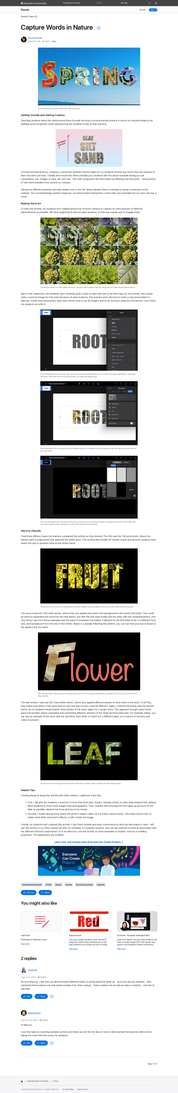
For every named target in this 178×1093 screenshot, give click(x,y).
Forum (99, 3)
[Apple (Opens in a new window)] (22, 1081)
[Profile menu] (158, 3)
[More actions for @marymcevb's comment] (51, 1043)
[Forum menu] (103, 3)
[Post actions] (98, 28)
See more (25, 944)
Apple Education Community (38, 1081)
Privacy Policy (68, 1089)
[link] (89, 79)
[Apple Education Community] (34, 3)
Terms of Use (82, 1089)
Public (54, 41)
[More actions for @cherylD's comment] (51, 996)
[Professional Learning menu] (81, 3)
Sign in (153, 10)
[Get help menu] (129, 3)
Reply (47, 892)
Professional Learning (71, 3)
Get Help (124, 3)
